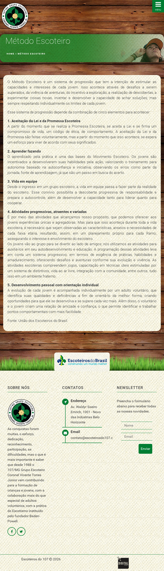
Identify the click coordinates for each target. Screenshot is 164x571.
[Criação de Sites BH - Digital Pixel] (123, 562)
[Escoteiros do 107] (15, 16)
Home (11, 54)
